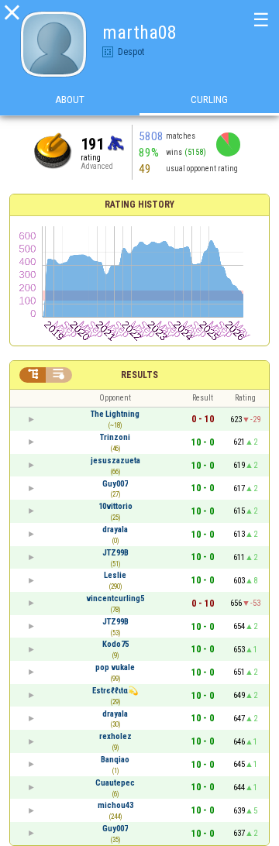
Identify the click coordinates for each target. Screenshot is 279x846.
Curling (209, 99)
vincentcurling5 (115, 598)
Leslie (115, 575)
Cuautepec (115, 783)
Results (139, 375)
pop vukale (115, 667)
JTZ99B (115, 553)
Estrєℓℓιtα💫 (115, 691)
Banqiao (115, 760)
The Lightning (115, 414)
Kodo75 (115, 644)
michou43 (115, 805)
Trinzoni (115, 437)
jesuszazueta (115, 461)
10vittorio (115, 506)
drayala (115, 529)
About (69, 99)
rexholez (115, 736)
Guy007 (115, 484)
